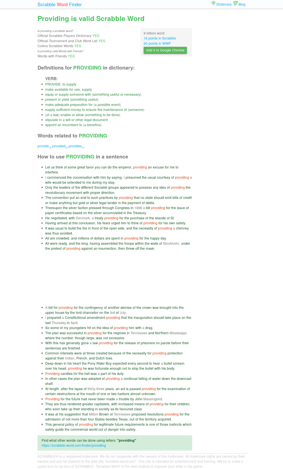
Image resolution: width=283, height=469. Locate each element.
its (117, 408)
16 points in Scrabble (160, 38)
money (76, 109)
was (51, 228)
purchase (137, 217)
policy (69, 424)
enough (115, 368)
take (168, 317)
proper (95, 192)
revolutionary (55, 192)
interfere (51, 172)
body (170, 368)
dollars (99, 238)
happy (155, 238)
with (88, 94)
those (164, 424)
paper (49, 212)
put (72, 197)
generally (73, 342)
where (50, 337)
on (85, 212)
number (67, 337)
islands (160, 217)
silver (94, 202)
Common (52, 353)
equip (49, 94)
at (70, 222)
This (48, 424)
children (183, 403)
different (87, 187)
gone (85, 342)
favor (90, 167)
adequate (62, 104)
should (159, 197)
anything (65, 202)
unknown (148, 393)
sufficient (63, 109)
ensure (91, 109)
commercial (79, 429)
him (103, 177)
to (64, 84)
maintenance (113, 109)
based (77, 212)
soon (56, 408)
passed (135, 388)
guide (59, 429)
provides (76, 145)
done (115, 114)
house (59, 312)
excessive (116, 337)
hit (89, 327)
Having (50, 222)
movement (74, 192)
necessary (132, 94)
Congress (122, 207)
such (94, 197)
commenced (56, 177)
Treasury (139, 212)
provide (44, 145)
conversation (82, 177)
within (139, 243)
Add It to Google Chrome (165, 50)
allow (80, 114)
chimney (182, 228)
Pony (91, 363)
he (85, 368)
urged (115, 222)
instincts (175, 424)
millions (83, 238)
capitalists (101, 403)
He (47, 217)
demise (126, 307)
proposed (138, 414)
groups (113, 187)
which (187, 424)
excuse (158, 167)
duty (120, 373)
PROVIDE (53, 84)
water (156, 378)
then (121, 248)
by (109, 177)
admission (53, 419)
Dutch (100, 358)
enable (65, 114)
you (97, 167)
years (109, 388)
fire (84, 228)
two (114, 393)
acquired (164, 419)
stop (135, 368)
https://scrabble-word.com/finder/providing (74, 445)
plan (55, 332)
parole (165, 342)
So (47, 327)
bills (175, 197)
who (48, 408)
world (93, 429)
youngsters (77, 327)
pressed (95, 207)
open (113, 228)
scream (178, 363)
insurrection (107, 248)
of (125, 109)
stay (111, 182)
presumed (133, 177)
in (60, 119)
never (92, 398)
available (61, 89)
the (99, 109)
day (163, 238)
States (100, 419)
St (172, 217)
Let (47, 167)
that (137, 197)
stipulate (51, 119)
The (48, 197)
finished (74, 348)
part (104, 373)
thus (55, 233)
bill (148, 207)
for (71, 89)
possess (145, 187)
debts (150, 202)
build (72, 228)
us (53, 167)
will (68, 119)
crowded (62, 238)
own (172, 222)
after (64, 388)
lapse (79, 388)
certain (50, 393)
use (77, 89)
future (75, 398)
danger (113, 429)
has (62, 342)
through (108, 207)
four (91, 419)
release (130, 342)
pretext (56, 248)
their (185, 342)
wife (48, 182)
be (109, 114)
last (48, 322)
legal (88, 119)
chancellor (90, 312)
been (101, 398)
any (155, 187)
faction (83, 207)
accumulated (112, 212)
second (142, 363)
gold (82, 202)
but (75, 202)
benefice (93, 124)
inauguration (143, 317)
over (48, 368)
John (138, 398)
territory (151, 419)
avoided (66, 233)
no (142, 197)
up (70, 408)
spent (115, 238)
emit (168, 197)
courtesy (163, 177)
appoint (51, 124)
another (114, 307)
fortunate (102, 368)
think (59, 167)
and (129, 228)
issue (181, 207)
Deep (49, 363)
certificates (63, 212)
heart (77, 363)
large (90, 337)
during (97, 182)
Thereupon (53, 207)
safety (180, 222)
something (101, 94)
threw (130, 248)
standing (87, 408)
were (54, 243)
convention (60, 197)
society (104, 408)
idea (162, 187)
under (185, 243)
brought (165, 307)
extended (74, 182)
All (47, 238)
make (49, 89)
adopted (94, 378)
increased (125, 403)
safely (49, 429)
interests (66, 353)
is (127, 388)
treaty (99, 217)
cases (62, 378)
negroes (119, 332)
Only (48, 187)
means (139, 403)
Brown (104, 414)
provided (60, 145)
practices (106, 197)
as (112, 408)
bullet (168, 363)
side (121, 228)
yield (65, 99)
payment (134, 202)
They (49, 403)
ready (63, 243)
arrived (62, 222)
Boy (109, 363)
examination (176, 388)
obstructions (66, 393)
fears (106, 222)
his (99, 222)
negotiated (59, 217)
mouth (91, 393)
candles (67, 373)
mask (150, 248)
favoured (126, 408)
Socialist (100, 187)
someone (77, 94)
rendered (74, 403)
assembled (109, 243)
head (62, 368)
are (52, 238)
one (103, 393)
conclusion (87, 222)
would (56, 182)
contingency (94, 307)
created (101, 353)
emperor (124, 167)
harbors (123, 393)
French (81, 358)
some (72, 167)
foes (109, 358)
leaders (64, 187)
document (100, 119)
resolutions (155, 414)
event (115, 104)
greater (87, 403)
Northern (162, 332)
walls (154, 243)
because (114, 353)
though (80, 337)
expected (120, 363)
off (137, 248)
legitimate (106, 424)
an (59, 124)
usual (152, 177)
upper (49, 312)
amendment (96, 317)
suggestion (72, 414)
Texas (123, 419)
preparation (79, 104)
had (84, 398)
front (95, 228)
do (110, 167)
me (172, 167)
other (79, 119)
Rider (100, 363)
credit (187, 197)
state (149, 197)
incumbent (70, 124)
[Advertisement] (118, 278)
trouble (124, 398)
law (55, 114)
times (91, 353)
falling (142, 378)
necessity (146, 228)
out (132, 419)
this (75, 222)
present (51, 99)
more (75, 419)
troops (129, 243)
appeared (127, 187)
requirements (135, 424)
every (132, 363)
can (104, 167)
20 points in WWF (157, 43)
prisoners (148, 342)
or (56, 94)
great (81, 167)
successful (75, 332)
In (46, 378)
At (47, 388)
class (138, 408)
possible (104, 104)
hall (87, 373)
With (48, 342)
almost (135, 393)
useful (114, 94)
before (176, 342)
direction (107, 192)
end (83, 197)
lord (79, 312)
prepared (54, 317)
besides (112, 419)
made (110, 398)
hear (156, 363)
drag (148, 327)
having (95, 243)
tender (112, 202)
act (123, 388)
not (105, 337)
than (83, 419)
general (58, 424)
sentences (53, 348)
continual (130, 378)
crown (147, 307)
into (175, 307)
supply (71, 84)
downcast (184, 378)
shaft (49, 383)
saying (117, 177)
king (84, 243)
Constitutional (75, 317)
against (87, 248)
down (58, 363)
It (46, 228)
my (105, 182)
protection (175, 353)
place (176, 317)
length (54, 388)
